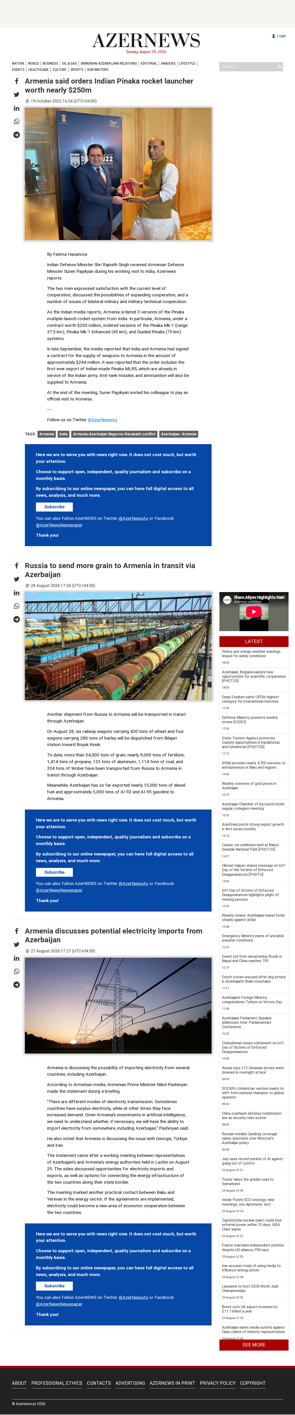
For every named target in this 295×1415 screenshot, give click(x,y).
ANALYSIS (168, 63)
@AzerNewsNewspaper (59, 525)
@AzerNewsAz (102, 419)
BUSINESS (50, 63)
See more (254, 1345)
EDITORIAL (149, 63)
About (19, 1383)
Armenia (46, 434)
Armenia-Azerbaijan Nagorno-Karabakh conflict (114, 434)
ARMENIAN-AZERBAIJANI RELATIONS (109, 63)
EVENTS (18, 70)
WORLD (33, 63)
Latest (254, 641)
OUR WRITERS (97, 70)
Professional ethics (56, 1383)
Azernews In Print (172, 1383)
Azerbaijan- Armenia (178, 434)
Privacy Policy (218, 1383)
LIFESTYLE (187, 63)
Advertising (130, 1383)
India (63, 434)
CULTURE (59, 70)
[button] (16, 81)
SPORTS (76, 70)
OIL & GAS (69, 63)
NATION (18, 63)
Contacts (99, 1383)
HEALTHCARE (38, 70)
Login (281, 36)
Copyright (253, 1383)
